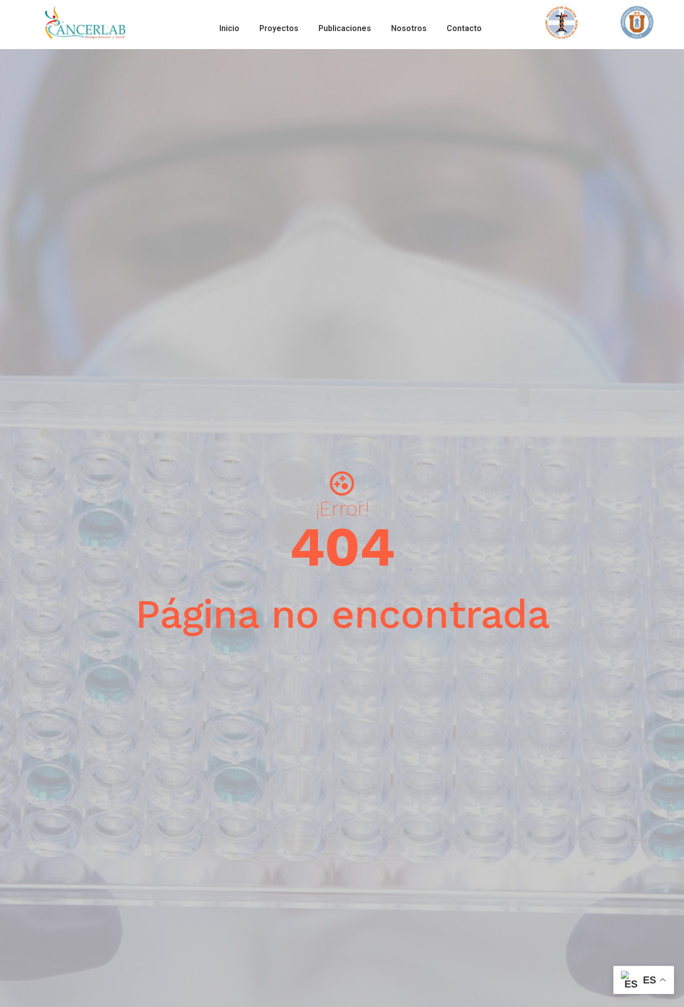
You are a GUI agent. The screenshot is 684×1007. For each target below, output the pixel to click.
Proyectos (278, 28)
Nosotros (409, 28)
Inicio (229, 28)
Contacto (464, 28)
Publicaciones (344, 28)
